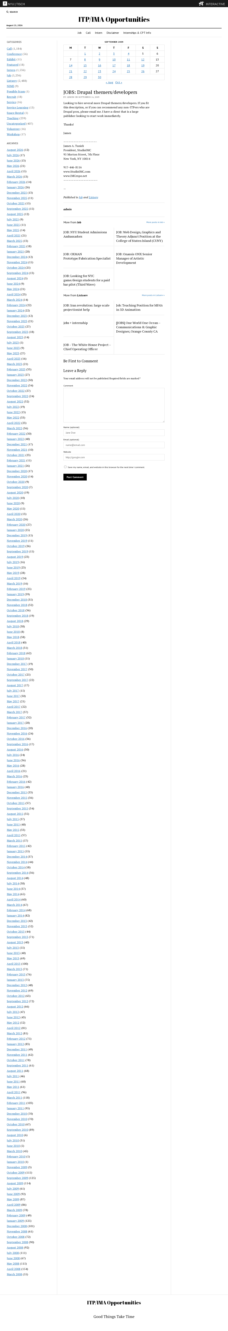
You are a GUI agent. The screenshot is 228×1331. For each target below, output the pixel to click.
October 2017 (16, 674)
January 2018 (15, 658)
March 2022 (14, 428)
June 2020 (13, 503)
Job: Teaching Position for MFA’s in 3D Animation (139, 307)
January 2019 (15, 594)
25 (128, 71)
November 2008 (17, 1231)
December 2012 (17, 985)
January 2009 (15, 1221)
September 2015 (17, 808)
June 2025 (13, 225)
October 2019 (16, 546)
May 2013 (13, 958)
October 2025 (16, 203)
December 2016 (17, 728)
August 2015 (15, 814)
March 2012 (14, 1033)
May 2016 (13, 766)
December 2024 (17, 257)
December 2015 (17, 792)
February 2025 (16, 246)
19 (142, 65)
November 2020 (17, 476)
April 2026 (13, 171)
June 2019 (13, 567)
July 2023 (13, 342)
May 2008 (13, 1263)
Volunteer (13, 129)
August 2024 (15, 278)
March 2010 (14, 1151)
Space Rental (15, 113)
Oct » (118, 82)
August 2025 (15, 214)
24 (114, 71)
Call (88, 32)
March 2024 (14, 300)
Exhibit (11, 59)
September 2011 (17, 1065)
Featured (12, 65)
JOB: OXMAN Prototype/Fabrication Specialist (87, 256)
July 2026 (13, 155)
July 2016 (13, 755)
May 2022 (13, 417)
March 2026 (14, 176)
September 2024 (17, 273)
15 (85, 65)
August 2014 (15, 878)
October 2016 (16, 739)
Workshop (13, 134)
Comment (68, 385)
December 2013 (17, 921)
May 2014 (13, 894)
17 (114, 65)
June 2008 (13, 1258)
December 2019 (17, 535)
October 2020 (16, 482)
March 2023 (14, 364)
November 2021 (17, 450)
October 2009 (16, 1172)
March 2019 (14, 583)
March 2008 (14, 1274)
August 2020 (15, 492)
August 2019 (15, 557)
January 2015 (15, 851)
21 (70, 71)
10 (114, 59)
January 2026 (15, 187)
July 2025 (13, 219)
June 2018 (13, 632)
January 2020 (15, 530)
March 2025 (14, 241)
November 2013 (17, 926)
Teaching (13, 118)
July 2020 (13, 498)
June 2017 (13, 696)
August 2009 (15, 1183)
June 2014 (13, 889)
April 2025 (13, 235)
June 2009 (13, 1194)
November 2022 (17, 385)
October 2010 (16, 1124)
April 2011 (13, 1092)
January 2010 (15, 1162)
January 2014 (15, 915)
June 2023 (13, 348)
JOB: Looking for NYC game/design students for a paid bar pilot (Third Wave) (86, 280)
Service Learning (17, 107)
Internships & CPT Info (137, 32)
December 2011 (17, 1049)
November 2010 (17, 1119)
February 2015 (16, 846)
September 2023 (17, 332)
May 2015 (13, 830)
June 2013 (13, 953)
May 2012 (13, 1023)
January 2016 (15, 787)
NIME (10, 86)
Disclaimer (113, 32)
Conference (14, 54)
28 (70, 77)
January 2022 (15, 439)
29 (85, 77)
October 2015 (16, 803)
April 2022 (13, 423)
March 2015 (14, 840)
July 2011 (13, 1076)
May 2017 (13, 701)
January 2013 (15, 980)
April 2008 (13, 1269)
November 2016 (17, 733)
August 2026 (15, 150)
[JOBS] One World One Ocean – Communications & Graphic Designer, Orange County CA (138, 327)
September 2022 (17, 396)
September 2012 (17, 1001)
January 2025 (15, 251)
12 (142, 59)
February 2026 (16, 182)
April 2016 (13, 771)
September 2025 (17, 209)
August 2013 (15, 942)
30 (99, 77)
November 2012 (17, 990)
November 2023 (17, 321)
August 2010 (15, 1135)
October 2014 (16, 867)
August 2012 (15, 1006)
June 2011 (13, 1081)
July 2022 (13, 407)
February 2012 (16, 1039)
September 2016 (17, 744)
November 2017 (17, 669)
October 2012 (16, 996)
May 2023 (13, 353)
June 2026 (13, 160)
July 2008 (13, 1253)
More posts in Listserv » (153, 295)
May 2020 (13, 508)
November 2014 (17, 862)
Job (80, 32)
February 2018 (16, 653)
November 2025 (17, 198)
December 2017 (17, 664)
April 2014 (13, 899)
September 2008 (17, 1242)
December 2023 (17, 316)
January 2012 (15, 1044)
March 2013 (14, 969)
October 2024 (16, 268)
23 (99, 71)
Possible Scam (16, 91)
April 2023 (13, 359)
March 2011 (14, 1097)
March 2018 (14, 648)
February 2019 (16, 589)
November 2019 (17, 541)
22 (85, 71)
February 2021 (16, 460)
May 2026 (13, 166)
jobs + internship (75, 323)
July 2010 (13, 1140)
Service (11, 102)
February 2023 (16, 369)
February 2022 (16, 434)
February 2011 (16, 1103)
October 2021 (16, 455)
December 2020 (17, 471)
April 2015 (13, 835)
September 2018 (17, 616)
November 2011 (17, 1055)
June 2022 (13, 412)
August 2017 (15, 685)
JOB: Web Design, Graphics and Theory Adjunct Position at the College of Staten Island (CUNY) (139, 236)
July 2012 (13, 1012)
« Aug (109, 82)
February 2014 (16, 910)
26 (142, 71)
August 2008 (15, 1247)
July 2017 (13, 691)
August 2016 (15, 749)
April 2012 (13, 1028)
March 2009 (14, 1210)
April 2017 (13, 707)
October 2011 (16, 1060)
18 (128, 65)
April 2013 (13, 964)
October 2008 (16, 1237)
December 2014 (17, 857)
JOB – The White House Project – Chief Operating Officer (87, 347)
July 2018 (13, 626)
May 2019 (13, 573)
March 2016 (14, 776)
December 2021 (17, 444)
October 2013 (16, 932)
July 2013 (13, 948)
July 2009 (13, 1189)
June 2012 (13, 1017)
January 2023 (15, 375)
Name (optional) (71, 427)
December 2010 (17, 1114)
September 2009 (17, 1178)
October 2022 (16, 391)
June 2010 (13, 1146)
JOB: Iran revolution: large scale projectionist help (86, 307)
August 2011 (15, 1071)
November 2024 (17, 262)
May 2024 (13, 289)
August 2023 (15, 337)
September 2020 (17, 487)
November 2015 (17, 798)
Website (67, 452)
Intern (98, 32)
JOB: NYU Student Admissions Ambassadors (85, 234)
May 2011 (13, 1087)
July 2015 (13, 819)
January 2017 (15, 723)
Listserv (12, 81)
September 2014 (17, 873)
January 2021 (15, 466)
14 (70, 65)
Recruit (11, 97)
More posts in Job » (155, 222)
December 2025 (17, 193)
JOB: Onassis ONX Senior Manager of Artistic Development (134, 258)
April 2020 (13, 514)
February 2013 (16, 974)
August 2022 (15, 401)
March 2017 (14, 712)
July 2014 (13, 883)
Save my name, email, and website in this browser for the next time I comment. (106, 467)
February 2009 (16, 1215)
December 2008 (17, 1226)
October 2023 (16, 326)
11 (128, 59)
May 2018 (13, 637)
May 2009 (13, 1199)
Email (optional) (71, 439)
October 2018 (16, 610)
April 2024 (13, 294)
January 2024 (15, 310)
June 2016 (13, 760)
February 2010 (16, 1156)
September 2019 (17, 551)
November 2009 (17, 1167)
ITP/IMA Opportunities (114, 19)
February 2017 (16, 717)
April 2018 (13, 642)
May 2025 (13, 230)
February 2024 (16, 305)
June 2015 (13, 824)
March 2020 (14, 519)
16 (99, 65)
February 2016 (16, 782)
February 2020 (16, 525)
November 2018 (17, 605)
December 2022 (17, 380)
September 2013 (17, 937)
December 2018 (17, 600)
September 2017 (17, 680)
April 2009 (13, 1205)
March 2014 (14, 905)
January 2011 (15, 1108)
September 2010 (17, 1130)
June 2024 (13, 284)
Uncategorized (16, 123)
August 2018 (15, 621)
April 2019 (13, 578)
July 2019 (13, 562)
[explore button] (202, 3)
